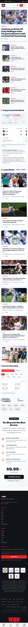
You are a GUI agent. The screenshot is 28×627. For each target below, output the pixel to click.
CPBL (2, 537)
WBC (9, 405)
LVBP (2, 533)
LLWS (22, 405)
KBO (12, 374)
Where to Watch (20, 599)
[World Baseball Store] (21, 5)
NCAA (15, 405)
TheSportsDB (15, 144)
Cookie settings (15, 604)
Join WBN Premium (14, 476)
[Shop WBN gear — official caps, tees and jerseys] (14, 354)
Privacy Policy (11, 601)
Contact (8, 604)
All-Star (4, 409)
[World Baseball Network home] (14, 619)
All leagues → (4, 524)
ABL (2, 540)
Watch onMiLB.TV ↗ (8, 140)
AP (3, 198)
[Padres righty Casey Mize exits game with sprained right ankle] (14, 216)
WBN (4, 496)
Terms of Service (19, 601)
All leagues (22, 400)
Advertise (3, 604)
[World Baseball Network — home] (3, 5)
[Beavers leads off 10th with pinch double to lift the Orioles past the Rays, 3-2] (14, 273)
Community (3, 601)
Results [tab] (18, 370)
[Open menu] (25, 5)
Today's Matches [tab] (8, 370)
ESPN (10, 144)
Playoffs (17, 409)
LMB (21, 374)
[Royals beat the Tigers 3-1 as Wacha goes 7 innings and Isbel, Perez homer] (14, 301)
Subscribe (14, 556)
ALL (3, 374)
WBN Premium (12, 560)
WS (11, 409)
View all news (21, 169)
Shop (10, 599)
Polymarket (3, 145)
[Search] (13, 5)
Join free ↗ (5, 155)
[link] (12, 134)
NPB (16, 374)
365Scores (13, 393)
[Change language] (17, 5)
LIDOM (2, 531)
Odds (14, 599)
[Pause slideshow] (19, 22)
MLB (8, 144)
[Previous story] (3, 17)
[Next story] (24, 17)
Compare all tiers (14, 480)
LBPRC (2, 535)
